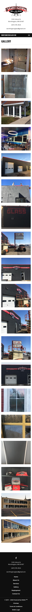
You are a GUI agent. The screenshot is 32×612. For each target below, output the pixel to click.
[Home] (16, 10)
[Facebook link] (16, 558)
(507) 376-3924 (16, 25)
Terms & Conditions (16, 606)
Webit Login (16, 610)
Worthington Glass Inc (8, 35)
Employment (16, 590)
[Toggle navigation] (29, 35)
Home (16, 577)
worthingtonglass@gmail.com (16, 29)
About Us (16, 580)
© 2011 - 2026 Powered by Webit (16, 600)
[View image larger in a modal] (16, 60)
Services (16, 583)
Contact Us (16, 594)
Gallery (16, 587)
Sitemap (16, 603)
